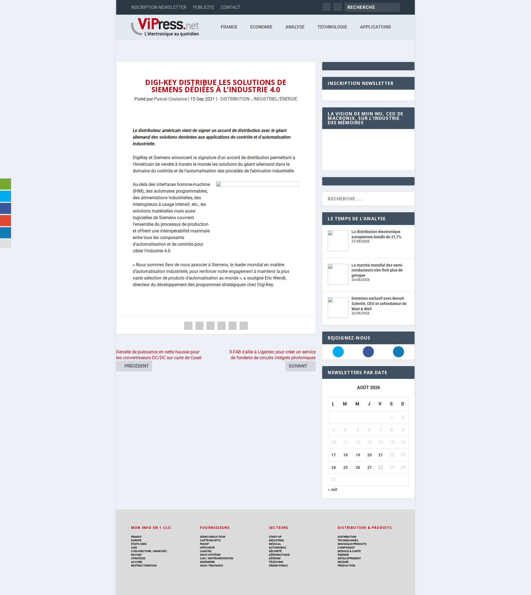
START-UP (275, 536)
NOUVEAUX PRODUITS (352, 543)
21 (380, 455)
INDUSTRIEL (276, 540)
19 (358, 455)
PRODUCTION (346, 565)
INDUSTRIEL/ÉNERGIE (275, 99)
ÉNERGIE (343, 554)
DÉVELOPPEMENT (349, 558)
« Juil (332, 489)
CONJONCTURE (141, 551)
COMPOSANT (346, 547)
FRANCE (229, 27)
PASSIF (204, 543)
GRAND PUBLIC (278, 565)
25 (345, 467)
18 (345, 455)
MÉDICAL (275, 543)
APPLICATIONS (375, 27)
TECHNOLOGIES (348, 540)
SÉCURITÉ (275, 551)
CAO (203, 558)
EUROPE (136, 540)
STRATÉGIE (138, 558)
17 (333, 455)
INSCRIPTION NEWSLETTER (158, 7)
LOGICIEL (206, 551)
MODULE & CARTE (349, 551)
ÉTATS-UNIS (139, 543)
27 (369, 467)
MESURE (343, 561)
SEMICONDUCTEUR (212, 536)
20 (369, 455)
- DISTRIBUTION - (235, 99)
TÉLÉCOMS (276, 561)
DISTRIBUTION (347, 536)
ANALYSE (294, 27)
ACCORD (136, 561)
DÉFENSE (275, 558)
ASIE (134, 547)
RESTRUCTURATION (144, 565)
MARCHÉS (160, 551)
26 (358, 467)
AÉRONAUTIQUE (279, 554)
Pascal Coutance (170, 99)
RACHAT (136, 554)
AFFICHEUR (207, 547)
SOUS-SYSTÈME (210, 554)
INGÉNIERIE (207, 561)
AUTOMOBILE (277, 547)
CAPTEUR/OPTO (210, 540)
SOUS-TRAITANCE (211, 565)
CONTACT (230, 7)
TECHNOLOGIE (332, 27)
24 (333, 467)
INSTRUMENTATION (220, 558)
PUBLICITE (203, 7)
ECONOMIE (261, 27)
